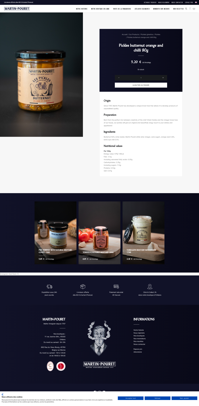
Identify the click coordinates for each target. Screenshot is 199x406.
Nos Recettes (178, 9)
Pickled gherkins (147, 34)
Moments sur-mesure (161, 9)
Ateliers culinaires (142, 9)
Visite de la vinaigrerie (122, 9)
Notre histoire (81, 9)
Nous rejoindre (139, 333)
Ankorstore (138, 352)
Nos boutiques (139, 336)
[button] (186, 8)
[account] (190, 8)
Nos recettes (138, 341)
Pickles (157, 34)
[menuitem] (150, 2)
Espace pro (138, 349)
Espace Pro (189, 2)
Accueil (124, 34)
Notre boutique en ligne (100, 9)
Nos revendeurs (140, 338)
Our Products (134, 34)
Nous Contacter (177, 2)
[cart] (193, 8)
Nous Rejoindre (163, 2)
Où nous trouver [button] (150, 2)
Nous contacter (139, 344)
